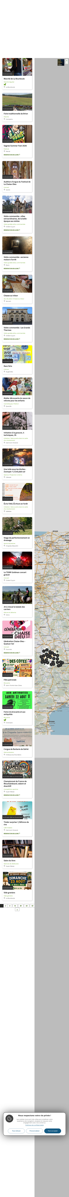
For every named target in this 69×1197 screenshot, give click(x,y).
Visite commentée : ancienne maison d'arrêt (16, 200)
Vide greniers (9, 834)
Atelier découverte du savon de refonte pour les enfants (17, 341)
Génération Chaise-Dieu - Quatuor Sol (14, 584)
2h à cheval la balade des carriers (14, 550)
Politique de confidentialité (34, 1067)
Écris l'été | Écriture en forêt (16, 445)
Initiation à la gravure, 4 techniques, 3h (14, 376)
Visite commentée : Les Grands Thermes (17, 270)
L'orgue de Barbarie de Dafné (16, 691)
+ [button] (66, 2)
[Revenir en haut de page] (63, 1185)
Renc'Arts (8, 308)
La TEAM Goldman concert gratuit (15, 515)
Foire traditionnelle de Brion (16, 55)
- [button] (66, 5)
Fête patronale (10, 621)
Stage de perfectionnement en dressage (17, 481)
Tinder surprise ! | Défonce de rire (16, 765)
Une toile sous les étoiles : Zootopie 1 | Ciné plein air (15, 412)
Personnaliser (35, 1073)
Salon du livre (9, 802)
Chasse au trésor (11, 237)
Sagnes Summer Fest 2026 (15, 87)
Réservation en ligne (11, 96)
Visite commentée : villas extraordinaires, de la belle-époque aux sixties (15, 161)
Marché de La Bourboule (14, 20)
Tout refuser (16, 1073)
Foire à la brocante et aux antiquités (14, 655)
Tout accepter (53, 1073)
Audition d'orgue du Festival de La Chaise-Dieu (17, 125)
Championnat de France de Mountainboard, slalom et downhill (15, 726)
